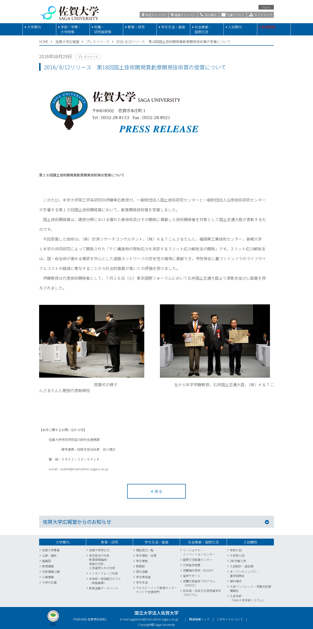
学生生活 (142, 582)
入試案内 (235, 26)
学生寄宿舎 (143, 577)
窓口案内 (210, 15)
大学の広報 (49, 582)
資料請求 (236, 581)
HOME (43, 41)
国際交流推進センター (197, 559)
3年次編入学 (238, 561)
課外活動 (142, 571)
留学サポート (192, 576)
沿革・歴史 (49, 555)
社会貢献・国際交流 (203, 29)
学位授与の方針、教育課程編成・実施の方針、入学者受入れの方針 (102, 561)
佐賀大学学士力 (99, 550)
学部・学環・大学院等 (71, 29)
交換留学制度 (192, 565)
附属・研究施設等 (102, 29)
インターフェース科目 (103, 573)
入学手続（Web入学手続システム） (247, 598)
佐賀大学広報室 (67, 41)
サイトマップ (263, 15)
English (266, 7)
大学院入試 (237, 555)
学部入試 (236, 550)
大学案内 (34, 26)
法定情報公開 (51, 571)
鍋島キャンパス (184, 15)
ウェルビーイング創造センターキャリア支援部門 (156, 590)
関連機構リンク (199, 619)
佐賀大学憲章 (51, 550)
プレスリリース (98, 41)
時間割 (140, 566)
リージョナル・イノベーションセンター (199, 552)
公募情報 (48, 577)
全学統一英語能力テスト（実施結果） (105, 580)
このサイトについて (230, 619)
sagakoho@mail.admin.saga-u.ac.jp (153, 619)
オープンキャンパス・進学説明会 (244, 573)
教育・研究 (136, 26)
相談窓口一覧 (145, 550)
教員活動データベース (103, 588)
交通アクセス (235, 15)
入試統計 (236, 566)
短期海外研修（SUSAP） (199, 570)
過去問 (249, 566)
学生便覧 (142, 561)
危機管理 (268, 26)
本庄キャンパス (155, 15)
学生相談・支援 (146, 555)
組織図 (46, 561)
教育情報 (48, 566)
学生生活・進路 (173, 26)
